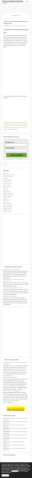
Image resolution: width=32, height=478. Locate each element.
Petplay (5, 198)
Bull (7, 124)
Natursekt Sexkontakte (18, 122)
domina (15, 124)
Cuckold (11, 124)
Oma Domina (7, 127)
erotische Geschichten (8, 176)
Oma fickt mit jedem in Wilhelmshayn (11, 390)
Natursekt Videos (7, 196)
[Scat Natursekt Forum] (16, 354)
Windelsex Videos (7, 211)
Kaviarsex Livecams (7, 183)
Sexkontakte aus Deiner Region (13, 266)
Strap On (24, 127)
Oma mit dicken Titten (16, 127)
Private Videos (6, 200)
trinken (9, 129)
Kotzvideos (5, 190)
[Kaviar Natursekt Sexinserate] (16, 8)
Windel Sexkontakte (7, 206)
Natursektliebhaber (23, 125)
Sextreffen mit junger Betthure (10, 296)
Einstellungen (14, 471)
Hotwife (24, 124)
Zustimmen (5, 475)
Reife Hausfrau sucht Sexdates (10, 377)
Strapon (5, 129)
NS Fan (24, 25)
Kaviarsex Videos (7, 185)
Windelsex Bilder (7, 208)
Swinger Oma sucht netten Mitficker (11, 269)
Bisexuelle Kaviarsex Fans (9, 175)
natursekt (15, 125)
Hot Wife (20, 124)
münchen (10, 125)
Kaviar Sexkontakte (7, 180)
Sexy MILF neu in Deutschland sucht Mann (13, 287)
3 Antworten (15, 129)
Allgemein (5, 173)
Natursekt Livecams (7, 193)
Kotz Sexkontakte (7, 186)
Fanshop (5, 178)
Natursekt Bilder (6, 191)
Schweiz (5, 201)
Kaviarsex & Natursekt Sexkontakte (12, 1)
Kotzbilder (5, 188)
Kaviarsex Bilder (6, 181)
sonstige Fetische (7, 203)
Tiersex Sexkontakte (7, 205)
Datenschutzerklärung (22, 469)
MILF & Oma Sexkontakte (12, 359)
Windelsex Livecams (7, 210)
